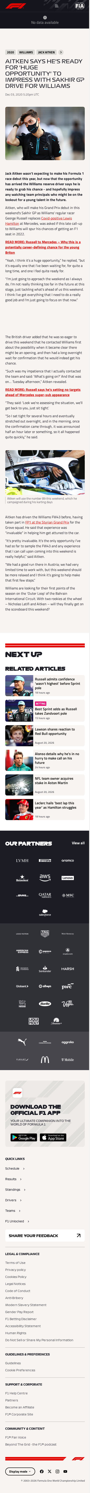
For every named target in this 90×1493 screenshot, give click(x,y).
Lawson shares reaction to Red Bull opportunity (55, 731)
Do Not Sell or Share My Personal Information (39, 1340)
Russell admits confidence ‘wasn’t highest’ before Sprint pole (57, 683)
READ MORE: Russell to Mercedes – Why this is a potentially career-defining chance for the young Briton (43, 247)
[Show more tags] (61, 52)
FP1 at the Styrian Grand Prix (47, 522)
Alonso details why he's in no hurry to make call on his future (57, 758)
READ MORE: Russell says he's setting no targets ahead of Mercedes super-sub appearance (43, 392)
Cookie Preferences (20, 1370)
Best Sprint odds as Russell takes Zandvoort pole (56, 711)
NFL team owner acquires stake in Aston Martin (54, 780)
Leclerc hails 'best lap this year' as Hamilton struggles (55, 805)
